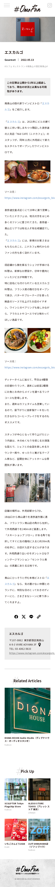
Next (52, 717)
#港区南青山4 (41, 66)
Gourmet (10, 60)
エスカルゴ (13, 121)
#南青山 (30, 66)
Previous (2, 717)
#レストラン (19, 66)
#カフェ (8, 66)
